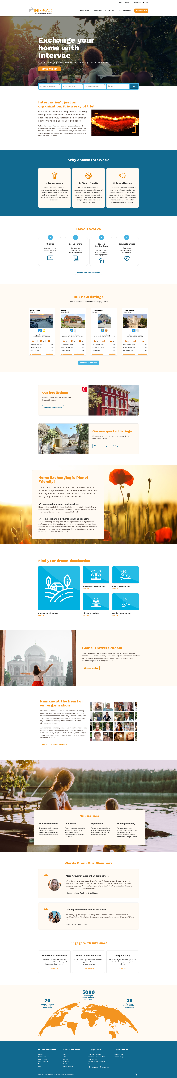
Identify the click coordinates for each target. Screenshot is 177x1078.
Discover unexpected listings (106, 446)
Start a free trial (49, 69)
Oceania (66, 1061)
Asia (64, 1054)
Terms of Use (118, 1054)
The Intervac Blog (94, 1054)
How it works (42, 1059)
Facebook (94, 1067)
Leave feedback (88, 968)
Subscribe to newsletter (96, 1057)
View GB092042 (142, 354)
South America (68, 1066)
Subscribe (54, 968)
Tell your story (122, 968)
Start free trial (141, 11)
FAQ (39, 1066)
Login (146, 2)
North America (68, 1064)
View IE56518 (112, 354)
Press (90, 1064)
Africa (65, 1057)
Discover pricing (91, 668)
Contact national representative (54, 744)
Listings (40, 1054)
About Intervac (43, 1061)
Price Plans (42, 1057)
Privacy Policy (118, 1057)
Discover (41, 615)
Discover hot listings (53, 407)
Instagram (105, 1067)
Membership (42, 1064)
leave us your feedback (96, 1061)
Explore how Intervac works (88, 272)
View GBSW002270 (79, 354)
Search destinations (88, 363)
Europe (65, 1059)
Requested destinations (35, 354)
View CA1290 (49, 354)
